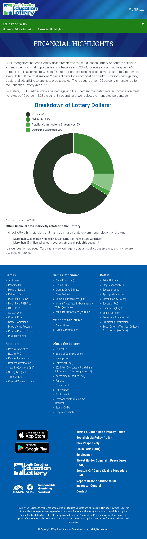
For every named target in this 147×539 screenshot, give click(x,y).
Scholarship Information (116, 322)
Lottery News (62, 389)
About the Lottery (66, 344)
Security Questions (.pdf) (21, 367)
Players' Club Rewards (20, 326)
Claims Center (63, 285)
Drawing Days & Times (67, 289)
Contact (81, 491)
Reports (60, 380)
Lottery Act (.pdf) (64, 362)
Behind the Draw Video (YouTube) (73, 312)
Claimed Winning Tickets (21, 381)
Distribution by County (114, 298)
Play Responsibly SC (114, 285)
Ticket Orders (15, 376)
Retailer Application (18, 358)
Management (62, 358)
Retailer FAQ (14, 353)
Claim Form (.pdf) (65, 280)
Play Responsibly (88, 443)
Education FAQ (110, 303)
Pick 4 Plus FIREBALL (19, 298)
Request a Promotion (19, 362)
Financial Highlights (50, 29)
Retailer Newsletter (18, 349)
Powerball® (14, 285)
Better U (106, 275)
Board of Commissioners (69, 353)
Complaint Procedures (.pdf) (70, 298)
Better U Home (110, 280)
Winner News (62, 325)
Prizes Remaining (17, 335)
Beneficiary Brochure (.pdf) (116, 317)
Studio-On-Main (64, 407)
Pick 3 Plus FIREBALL (19, 303)
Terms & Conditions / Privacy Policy (100, 432)
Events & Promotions (67, 329)
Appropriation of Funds (115, 294)
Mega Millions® (16, 289)
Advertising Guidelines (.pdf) (70, 376)
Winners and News (67, 320)
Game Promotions (18, 322)
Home (7, 29)
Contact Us (61, 349)
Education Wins (24, 29)
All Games (13, 280)
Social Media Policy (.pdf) (94, 437)
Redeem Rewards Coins (20, 331)
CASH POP (14, 308)
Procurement (62, 385)
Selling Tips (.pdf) (17, 372)
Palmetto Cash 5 (17, 294)
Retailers (12, 344)
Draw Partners (63, 294)
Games (11, 275)
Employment (62, 394)
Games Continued (66, 275)
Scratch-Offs (15, 312)
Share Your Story (112, 312)
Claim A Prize (15, 317)
